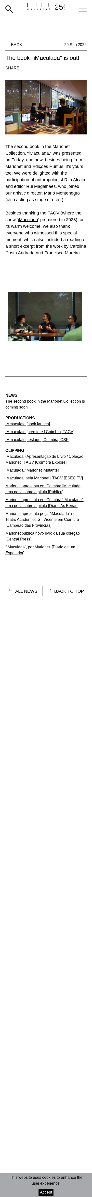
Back (16, 45)
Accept (46, 1192)
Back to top (69, 591)
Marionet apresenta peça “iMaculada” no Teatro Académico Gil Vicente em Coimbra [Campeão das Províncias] (42, 519)
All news (26, 591)
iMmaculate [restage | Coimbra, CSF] (37, 440)
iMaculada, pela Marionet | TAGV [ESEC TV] (44, 478)
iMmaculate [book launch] (27, 424)
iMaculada (39, 153)
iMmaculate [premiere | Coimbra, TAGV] (39, 432)
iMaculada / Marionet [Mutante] (32, 470)
